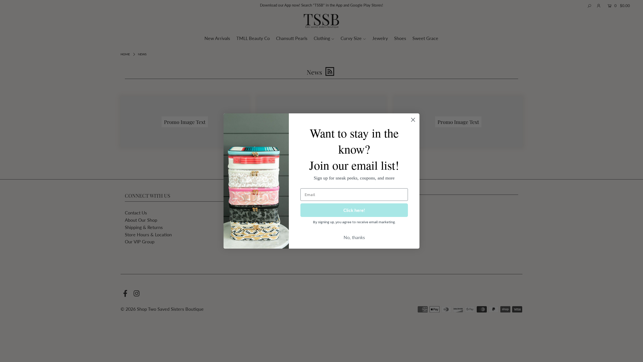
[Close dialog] (413, 119)
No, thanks (354, 237)
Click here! (354, 210)
